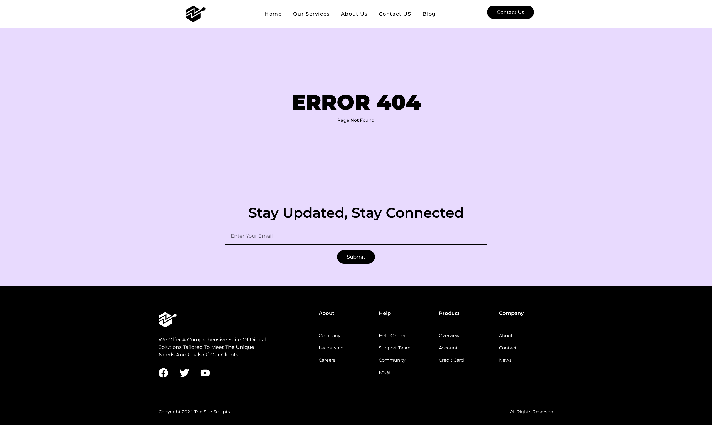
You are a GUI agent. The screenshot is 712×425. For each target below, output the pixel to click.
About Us (354, 14)
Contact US (395, 14)
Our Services (311, 14)
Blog (429, 14)
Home (273, 14)
